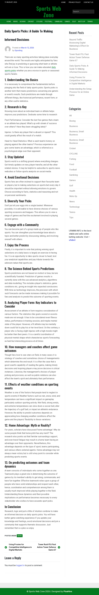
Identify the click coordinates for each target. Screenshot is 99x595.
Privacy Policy (75, 2)
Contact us (88, 2)
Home (63, 2)
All (70, 115)
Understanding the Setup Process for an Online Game (80, 92)
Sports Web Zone (48, 11)
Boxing (23, 21)
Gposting (18, 50)
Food (71, 164)
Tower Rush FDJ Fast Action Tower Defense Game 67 (79, 57)
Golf (74, 21)
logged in (20, 565)
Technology (74, 207)
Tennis (90, 21)
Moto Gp (81, 21)
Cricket (31, 21)
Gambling (58, 21)
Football (48, 21)
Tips (71, 217)
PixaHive (68, 591)
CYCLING (39, 21)
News (15, 21)
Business (73, 126)
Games (67, 21)
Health (72, 191)
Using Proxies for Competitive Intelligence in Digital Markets (80, 80)
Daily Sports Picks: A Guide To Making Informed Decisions (78, 69)
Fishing (72, 159)
